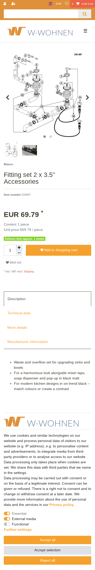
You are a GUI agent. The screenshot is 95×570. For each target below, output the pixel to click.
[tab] (47, 298)
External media (24, 519)
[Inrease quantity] (19, 247)
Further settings (18, 529)
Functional (20, 524)
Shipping (28, 271)
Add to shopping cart (60, 250)
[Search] (84, 13)
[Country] (50, 4)
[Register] (14, 4)
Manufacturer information (27, 342)
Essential (19, 513)
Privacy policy (61, 505)
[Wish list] (66, 4)
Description (17, 299)
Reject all (47, 560)
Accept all (47, 540)
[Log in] (5, 4)
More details (17, 327)
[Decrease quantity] (19, 253)
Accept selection (47, 550)
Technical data (18, 313)
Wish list (15, 262)
